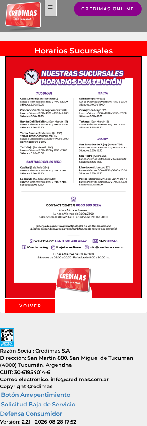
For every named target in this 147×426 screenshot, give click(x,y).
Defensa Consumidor (31, 413)
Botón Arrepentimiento (35, 394)
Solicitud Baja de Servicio (38, 404)
